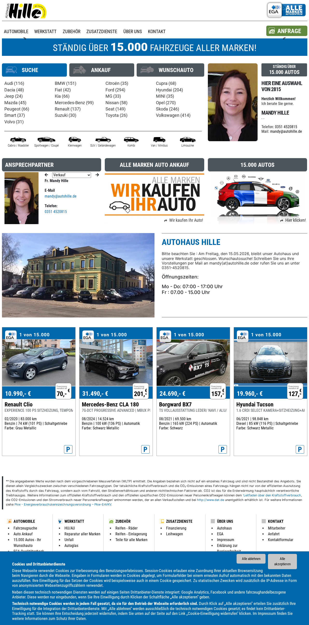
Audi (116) (14, 83)
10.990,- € (18, 393)
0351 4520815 (286, 127)
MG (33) (113, 96)
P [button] (68, 449)
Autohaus (224, 528)
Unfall (69, 539)
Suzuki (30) (65, 115)
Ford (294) (115, 90)
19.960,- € (250, 393)
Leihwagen (174, 534)
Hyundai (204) (169, 90)
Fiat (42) (63, 90)
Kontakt (276, 521)
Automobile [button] (16, 31)
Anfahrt (274, 534)
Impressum (267, 613)
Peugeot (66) (16, 109)
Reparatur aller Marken (82, 534)
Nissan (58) (116, 102)
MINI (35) (165, 96)
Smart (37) (14, 115)
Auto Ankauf (23, 534)
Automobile (24, 521)
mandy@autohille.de (286, 131)
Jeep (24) (13, 96)
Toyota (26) (116, 115)
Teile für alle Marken (131, 539)
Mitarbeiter (276, 528)
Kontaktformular (280, 539)
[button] (286, 31)
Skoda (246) (167, 109)
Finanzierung (176, 528)
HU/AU (69, 528)
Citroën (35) (116, 83)
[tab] (34, 70)
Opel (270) (166, 102)
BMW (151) (65, 83)
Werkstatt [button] (45, 31)
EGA (220, 534)
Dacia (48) (14, 90)
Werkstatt (74, 521)
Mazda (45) (15, 102)
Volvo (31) (14, 121)
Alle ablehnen (251, 559)
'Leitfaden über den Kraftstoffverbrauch (272, 495)
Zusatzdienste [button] (101, 31)
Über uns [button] (132, 31)
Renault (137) (68, 109)
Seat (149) (115, 109)
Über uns (225, 521)
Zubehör (123, 521)
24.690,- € (172, 393)
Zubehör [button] (71, 31)
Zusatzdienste (179, 521)
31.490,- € (95, 393)
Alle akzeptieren (282, 561)
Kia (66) (62, 96)
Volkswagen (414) (173, 115)
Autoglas (71, 545)
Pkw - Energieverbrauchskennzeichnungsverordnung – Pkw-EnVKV (62, 504)
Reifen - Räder (126, 528)
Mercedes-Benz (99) (74, 102)
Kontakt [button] (157, 31)
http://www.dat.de (210, 500)
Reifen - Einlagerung (131, 534)
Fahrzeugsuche (25, 528)
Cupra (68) (166, 83)
